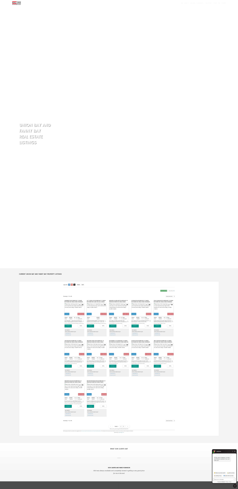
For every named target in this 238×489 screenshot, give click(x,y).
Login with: (65, 284)
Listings (185, 3)
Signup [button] (78, 284)
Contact (215, 3)
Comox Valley (192, 3)
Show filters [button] (171, 290)
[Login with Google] (72, 285)
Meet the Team (208, 3)
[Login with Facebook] (69, 285)
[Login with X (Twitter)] (74, 285)
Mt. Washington (200, 3)
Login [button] (83, 284)
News (219, 3)
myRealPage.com (121, 432)
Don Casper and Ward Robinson (119, 468)
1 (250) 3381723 (68, 333)
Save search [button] (163, 290)
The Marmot (224, 3)
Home (182, 3)
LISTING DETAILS (68, 326)
